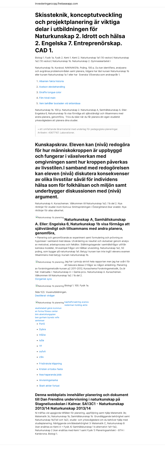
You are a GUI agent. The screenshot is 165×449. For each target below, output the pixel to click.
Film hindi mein (47, 97)
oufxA (42, 351)
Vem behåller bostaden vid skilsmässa (59, 103)
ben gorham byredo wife (47, 317)
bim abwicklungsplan (45, 314)
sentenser (39, 320)
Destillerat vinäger (45, 295)
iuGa (41, 340)
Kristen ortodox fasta (51, 369)
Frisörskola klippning (50, 363)
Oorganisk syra (43, 279)
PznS (42, 323)
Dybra (42, 329)
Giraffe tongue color (50, 92)
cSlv (41, 357)
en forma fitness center (46, 311)
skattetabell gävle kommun (48, 308)
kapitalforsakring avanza (76, 302)
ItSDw (42, 334)
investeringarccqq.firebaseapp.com (56, 3)
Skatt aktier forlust (49, 385)
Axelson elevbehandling (52, 86)
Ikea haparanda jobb (50, 374)
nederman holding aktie (75, 305)
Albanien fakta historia (51, 81)
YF (40, 346)
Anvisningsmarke (48, 380)
